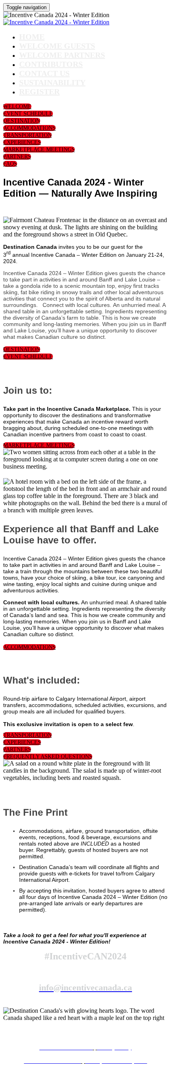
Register (39, 91)
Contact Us (44, 73)
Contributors (51, 64)
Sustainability (52, 82)
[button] (17, 106)
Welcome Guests (57, 45)
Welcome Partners (62, 55)
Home (32, 36)
